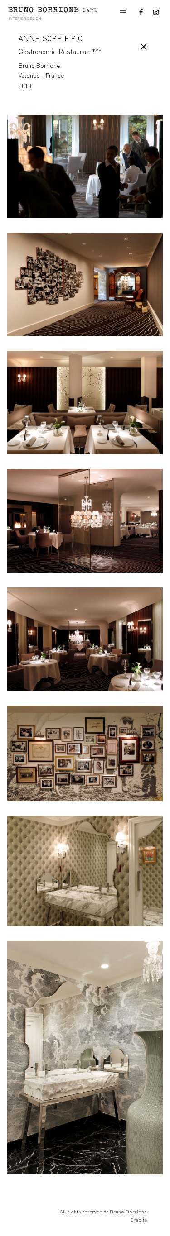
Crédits (138, 1220)
